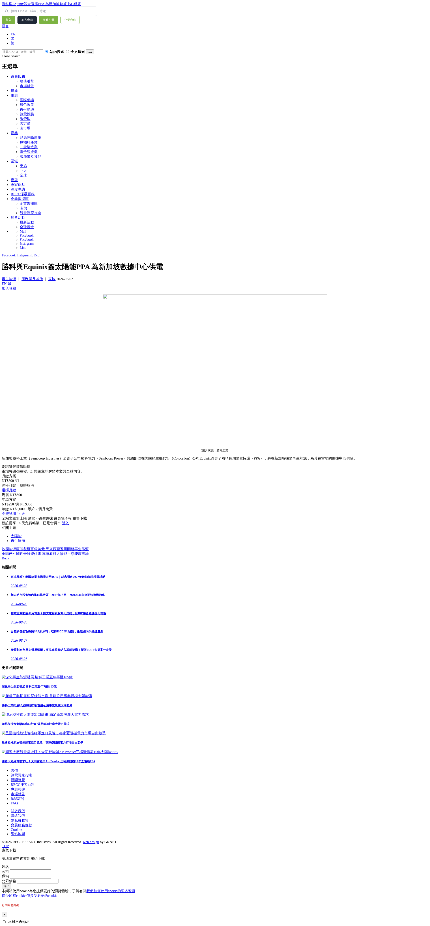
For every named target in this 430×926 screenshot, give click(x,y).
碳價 (23, 208)
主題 (14, 95)
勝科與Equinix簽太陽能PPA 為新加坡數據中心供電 (41, 4)
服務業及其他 (30, 156)
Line (23, 247)
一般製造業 (29, 147)
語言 (5, 26)
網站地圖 (18, 834)
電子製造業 (29, 152)
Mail (23, 231)
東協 (23, 166)
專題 (14, 180)
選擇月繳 (9, 490)
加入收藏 (9, 288)
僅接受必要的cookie (41, 896)
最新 (14, 90)
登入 (8, 19)
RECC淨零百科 (23, 194)
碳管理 (25, 119)
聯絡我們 (18, 816)
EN (13, 34)
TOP (5, 846)
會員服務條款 (21, 825)
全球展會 (27, 227)
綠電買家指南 (30, 213)
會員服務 (18, 76)
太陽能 (16, 536)
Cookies (16, 829)
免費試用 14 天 (13, 514)
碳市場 (25, 128)
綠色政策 (27, 105)
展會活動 (18, 217)
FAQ (14, 803)
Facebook (27, 235)
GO (90, 52)
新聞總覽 (18, 780)
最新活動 (27, 222)
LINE (35, 255)
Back (5, 558)
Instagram (27, 243)
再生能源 (27, 109)
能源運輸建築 (30, 138)
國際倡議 (27, 100)
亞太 (23, 170)
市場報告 (27, 86)
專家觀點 (18, 185)
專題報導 (18, 789)
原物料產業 (29, 142)
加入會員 (27, 19)
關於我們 (18, 811)
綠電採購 (27, 114)
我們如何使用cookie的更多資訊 (110, 891)
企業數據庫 (20, 199)
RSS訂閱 (17, 799)
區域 (14, 161)
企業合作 (70, 19)
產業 (14, 133)
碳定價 (25, 123)
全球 (23, 175)
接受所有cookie (14, 896)
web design (91, 842)
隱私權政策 (20, 820)
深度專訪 (18, 189)
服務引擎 (48, 19)
